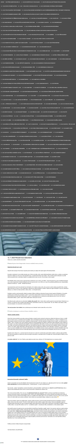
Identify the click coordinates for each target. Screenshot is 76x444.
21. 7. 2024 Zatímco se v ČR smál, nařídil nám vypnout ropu (13, 124)
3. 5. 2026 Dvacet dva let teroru (7, 213)
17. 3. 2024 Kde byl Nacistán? (32, 107)
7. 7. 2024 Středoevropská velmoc (37, 120)
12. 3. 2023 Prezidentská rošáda (7, 63)
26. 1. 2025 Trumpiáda (5, 148)
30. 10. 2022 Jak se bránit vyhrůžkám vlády (10, 46)
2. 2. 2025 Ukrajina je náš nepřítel (18, 148)
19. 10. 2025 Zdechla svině (44, 185)
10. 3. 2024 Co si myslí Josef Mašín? (18, 107)
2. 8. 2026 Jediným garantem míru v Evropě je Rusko (60, 225)
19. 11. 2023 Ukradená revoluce (20, 95)
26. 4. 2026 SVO (60, 209)
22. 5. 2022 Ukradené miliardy (56, 22)
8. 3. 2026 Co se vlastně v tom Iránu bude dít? (30, 205)
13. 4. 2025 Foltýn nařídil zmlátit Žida (25, 156)
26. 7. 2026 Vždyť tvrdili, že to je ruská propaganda (37, 225)
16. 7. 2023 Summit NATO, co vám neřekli (37, 79)
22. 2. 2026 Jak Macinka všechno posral (54, 201)
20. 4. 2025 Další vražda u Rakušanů (41, 156)
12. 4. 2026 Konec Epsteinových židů (31, 209)
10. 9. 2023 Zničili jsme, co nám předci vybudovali (57, 87)
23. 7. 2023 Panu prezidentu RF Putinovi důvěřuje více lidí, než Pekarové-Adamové (17, 83)
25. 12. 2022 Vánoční (55, 50)
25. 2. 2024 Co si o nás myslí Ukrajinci (66, 103)
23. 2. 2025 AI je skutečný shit (62, 148)
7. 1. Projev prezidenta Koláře (35, 99)
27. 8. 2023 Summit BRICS (27, 87)
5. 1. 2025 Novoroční (15, 144)
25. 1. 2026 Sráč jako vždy (61, 197)
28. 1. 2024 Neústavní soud (59, 99)
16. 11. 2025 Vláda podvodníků (46, 189)
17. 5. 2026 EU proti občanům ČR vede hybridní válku (37, 213)
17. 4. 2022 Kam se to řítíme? (65, 18)
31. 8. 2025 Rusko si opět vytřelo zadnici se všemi (33, 177)
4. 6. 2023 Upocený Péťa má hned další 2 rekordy (43, 75)
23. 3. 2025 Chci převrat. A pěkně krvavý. (41, 152)
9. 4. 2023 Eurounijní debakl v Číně (28, 67)
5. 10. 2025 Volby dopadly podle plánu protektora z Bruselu (13, 185)
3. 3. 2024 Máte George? (5, 107)
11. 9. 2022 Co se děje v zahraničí (23, 38)
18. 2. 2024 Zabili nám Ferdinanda (50, 103)
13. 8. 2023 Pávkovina (54, 83)
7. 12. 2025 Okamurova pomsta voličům (34, 193)
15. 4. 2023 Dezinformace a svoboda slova (44, 67)
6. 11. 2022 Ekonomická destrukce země (28, 46)
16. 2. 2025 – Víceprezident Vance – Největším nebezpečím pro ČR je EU (40, 148)
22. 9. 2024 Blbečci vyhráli (67, 128)
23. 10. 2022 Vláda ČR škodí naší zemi (52, 42)
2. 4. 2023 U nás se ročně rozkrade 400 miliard (10, 67)
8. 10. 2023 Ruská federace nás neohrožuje (29, 91)
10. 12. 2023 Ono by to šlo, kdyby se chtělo (60, 95)
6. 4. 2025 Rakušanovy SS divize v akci (8, 156)
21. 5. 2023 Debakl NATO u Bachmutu (8, 75)
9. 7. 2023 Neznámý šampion (22, 79)
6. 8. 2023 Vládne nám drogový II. (42, 83)
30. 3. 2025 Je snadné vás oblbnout (58, 152)
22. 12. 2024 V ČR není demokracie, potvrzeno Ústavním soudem (57, 140)
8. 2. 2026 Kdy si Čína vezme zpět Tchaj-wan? (22, 201)
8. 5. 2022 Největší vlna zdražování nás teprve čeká (24, 22)
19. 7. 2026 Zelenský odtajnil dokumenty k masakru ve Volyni (13, 225)
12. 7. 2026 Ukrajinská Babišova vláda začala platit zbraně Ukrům (36, 221)
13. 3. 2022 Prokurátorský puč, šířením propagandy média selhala (14, 18)
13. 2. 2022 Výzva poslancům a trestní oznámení (11, 10)
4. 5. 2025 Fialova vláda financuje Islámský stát (11, 160)
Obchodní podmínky (43, 441)
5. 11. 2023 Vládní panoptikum (7, 95)
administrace (25, 441)
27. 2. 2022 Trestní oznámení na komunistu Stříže (11, 14)
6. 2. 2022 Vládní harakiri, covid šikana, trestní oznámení (50, 6)
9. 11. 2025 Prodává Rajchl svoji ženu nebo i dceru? (28, 189)
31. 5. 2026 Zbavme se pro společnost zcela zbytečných (12, 217)
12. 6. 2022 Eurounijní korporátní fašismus (50, 26)
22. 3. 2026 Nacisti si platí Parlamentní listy (65, 205)
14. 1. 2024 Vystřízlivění (48, 99)
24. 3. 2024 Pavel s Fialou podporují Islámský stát (50, 107)
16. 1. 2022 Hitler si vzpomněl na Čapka (9, 6)
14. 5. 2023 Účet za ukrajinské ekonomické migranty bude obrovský (56, 71)
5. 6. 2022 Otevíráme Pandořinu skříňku (32, 26)
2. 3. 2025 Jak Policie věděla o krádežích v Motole (11, 152)
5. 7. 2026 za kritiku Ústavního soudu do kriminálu (11, 221)
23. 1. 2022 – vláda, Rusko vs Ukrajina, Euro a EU (28, 6)
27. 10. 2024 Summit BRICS (58, 132)
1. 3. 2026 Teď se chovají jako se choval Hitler (10, 205)
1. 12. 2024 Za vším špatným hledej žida (9, 140)
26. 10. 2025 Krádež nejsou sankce (58, 185)
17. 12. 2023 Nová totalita (6, 99)
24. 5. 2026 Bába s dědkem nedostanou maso (58, 213)
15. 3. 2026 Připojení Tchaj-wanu (47, 205)
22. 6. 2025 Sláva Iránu (58, 164)
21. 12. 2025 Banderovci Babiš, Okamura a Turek (10, 197)
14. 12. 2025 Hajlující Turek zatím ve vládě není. (53, 193)
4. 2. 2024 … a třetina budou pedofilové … (9, 103)
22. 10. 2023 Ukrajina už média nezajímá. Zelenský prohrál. (51, 91)
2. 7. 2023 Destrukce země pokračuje (8, 79)
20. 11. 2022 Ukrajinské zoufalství (44, 46)
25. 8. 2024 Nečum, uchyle (6, 128)
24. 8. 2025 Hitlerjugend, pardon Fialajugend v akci (11, 177)
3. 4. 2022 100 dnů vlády (53, 18)
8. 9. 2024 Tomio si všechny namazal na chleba (38, 128)
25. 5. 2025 (58, 160)
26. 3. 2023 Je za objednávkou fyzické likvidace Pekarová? (43, 63)
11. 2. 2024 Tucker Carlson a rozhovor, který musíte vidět (31, 103)
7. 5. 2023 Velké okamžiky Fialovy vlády (33, 71)
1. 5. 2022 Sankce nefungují (6, 22)
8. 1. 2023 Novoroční (65, 50)
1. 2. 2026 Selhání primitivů (6, 201)
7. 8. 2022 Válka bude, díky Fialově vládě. (36, 34)
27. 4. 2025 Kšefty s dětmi (55, 156)
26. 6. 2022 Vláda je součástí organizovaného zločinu (12, 30)
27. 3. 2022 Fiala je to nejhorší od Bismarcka (38, 18)
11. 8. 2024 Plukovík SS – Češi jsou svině (67, 124)
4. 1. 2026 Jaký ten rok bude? (27, 197)
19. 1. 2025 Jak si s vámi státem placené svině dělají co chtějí (58, 144)
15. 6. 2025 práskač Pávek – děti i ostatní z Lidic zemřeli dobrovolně (38, 164)
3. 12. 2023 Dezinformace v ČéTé (43, 95)
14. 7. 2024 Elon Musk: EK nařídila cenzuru (53, 120)
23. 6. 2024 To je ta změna (6, 120)
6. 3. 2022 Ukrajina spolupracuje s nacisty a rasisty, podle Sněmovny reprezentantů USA (40, 14)
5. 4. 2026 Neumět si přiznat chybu (16, 209)
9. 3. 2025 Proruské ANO (27, 152)
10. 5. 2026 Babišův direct (20, 213)
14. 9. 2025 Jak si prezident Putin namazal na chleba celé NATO (13, 181)
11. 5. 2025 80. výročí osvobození (28, 160)
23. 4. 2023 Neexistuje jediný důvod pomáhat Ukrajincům (12, 71)
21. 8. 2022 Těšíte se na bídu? (60, 34)
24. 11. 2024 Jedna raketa (58, 136)
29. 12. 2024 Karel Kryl (5, 144)
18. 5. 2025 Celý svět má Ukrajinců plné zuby (46, 160)
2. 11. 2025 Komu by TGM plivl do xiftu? (9, 189)
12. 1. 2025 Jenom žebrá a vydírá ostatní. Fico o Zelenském (32, 144)
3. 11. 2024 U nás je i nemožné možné (8, 136)
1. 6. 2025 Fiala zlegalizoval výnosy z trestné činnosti (12, 164)
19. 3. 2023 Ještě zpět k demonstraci (22, 63)
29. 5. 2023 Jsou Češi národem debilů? (24, 75)
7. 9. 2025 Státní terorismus (50, 177)
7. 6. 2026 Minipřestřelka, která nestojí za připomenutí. (36, 217)
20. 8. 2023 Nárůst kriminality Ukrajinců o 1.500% (11, 87)
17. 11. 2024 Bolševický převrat (45, 136)
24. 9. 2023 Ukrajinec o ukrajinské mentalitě (10, 91)
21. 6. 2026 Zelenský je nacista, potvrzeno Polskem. (59, 217)
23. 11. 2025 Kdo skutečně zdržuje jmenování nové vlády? (13, 193)
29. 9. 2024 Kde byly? (5, 132)
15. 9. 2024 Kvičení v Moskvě (54, 128)
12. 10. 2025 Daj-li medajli (32, 185)
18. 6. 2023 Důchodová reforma (60, 75)
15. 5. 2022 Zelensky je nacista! (42, 22)
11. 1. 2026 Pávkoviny (38, 197)
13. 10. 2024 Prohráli (32, 132)
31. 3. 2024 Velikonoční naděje (68, 107)
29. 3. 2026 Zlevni (4, 209)
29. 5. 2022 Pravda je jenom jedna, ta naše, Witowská (12, 26)
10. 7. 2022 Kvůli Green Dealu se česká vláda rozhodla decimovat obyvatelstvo (40, 30)
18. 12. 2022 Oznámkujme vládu (43, 50)
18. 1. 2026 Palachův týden (49, 197)
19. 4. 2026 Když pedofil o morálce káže (48, 209)
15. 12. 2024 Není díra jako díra (37, 140)
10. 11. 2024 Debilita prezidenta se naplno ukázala (27, 136)
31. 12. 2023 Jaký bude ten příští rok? (20, 99)
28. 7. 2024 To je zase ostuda (32, 124)
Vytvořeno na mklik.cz (51, 441)
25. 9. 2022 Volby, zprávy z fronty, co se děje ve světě (43, 38)
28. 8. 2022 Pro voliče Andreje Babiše (8, 38)
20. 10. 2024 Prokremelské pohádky (45, 132)
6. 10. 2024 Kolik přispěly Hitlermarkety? (18, 132)
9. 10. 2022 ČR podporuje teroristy (36, 42)
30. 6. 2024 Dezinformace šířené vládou (20, 120)
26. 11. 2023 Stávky (32, 95)
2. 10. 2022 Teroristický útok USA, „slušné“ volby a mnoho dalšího (14, 42)
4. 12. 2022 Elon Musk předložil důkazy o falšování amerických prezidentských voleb (18, 50)
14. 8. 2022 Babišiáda (50, 34)
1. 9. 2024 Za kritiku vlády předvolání (20, 128)
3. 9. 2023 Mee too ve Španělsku (39, 87)
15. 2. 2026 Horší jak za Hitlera (38, 201)
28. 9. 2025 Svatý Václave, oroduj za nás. (50, 181)
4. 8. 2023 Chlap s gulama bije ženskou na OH (48, 124)
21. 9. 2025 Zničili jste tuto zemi (34, 181)
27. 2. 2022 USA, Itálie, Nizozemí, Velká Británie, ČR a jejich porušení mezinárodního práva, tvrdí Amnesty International (46, 10)
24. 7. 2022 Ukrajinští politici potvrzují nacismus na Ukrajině (13, 34)
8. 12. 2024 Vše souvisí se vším (24, 140)
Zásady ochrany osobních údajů (33, 441)
